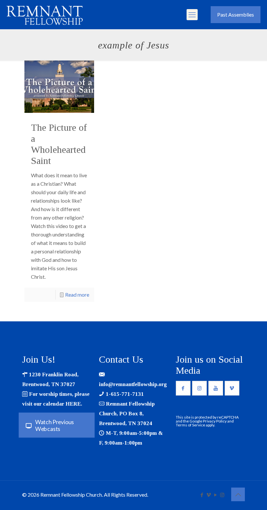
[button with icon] (183, 388)
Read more (77, 294)
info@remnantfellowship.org (133, 384)
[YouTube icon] (215, 495)
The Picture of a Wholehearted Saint (59, 144)
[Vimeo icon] (208, 495)
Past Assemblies (235, 14)
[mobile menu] (192, 14)
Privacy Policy (215, 421)
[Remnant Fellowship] (45, 14)
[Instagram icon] (222, 495)
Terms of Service (190, 425)
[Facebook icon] (201, 495)
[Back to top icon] (238, 494)
